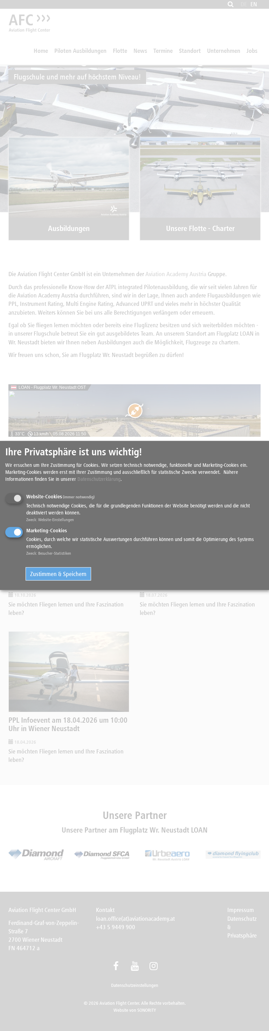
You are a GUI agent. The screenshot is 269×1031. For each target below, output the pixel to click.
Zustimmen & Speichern (58, 573)
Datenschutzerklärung (98, 479)
